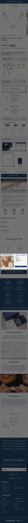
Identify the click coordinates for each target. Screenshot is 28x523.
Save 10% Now (20, 266)
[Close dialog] (26, 254)
